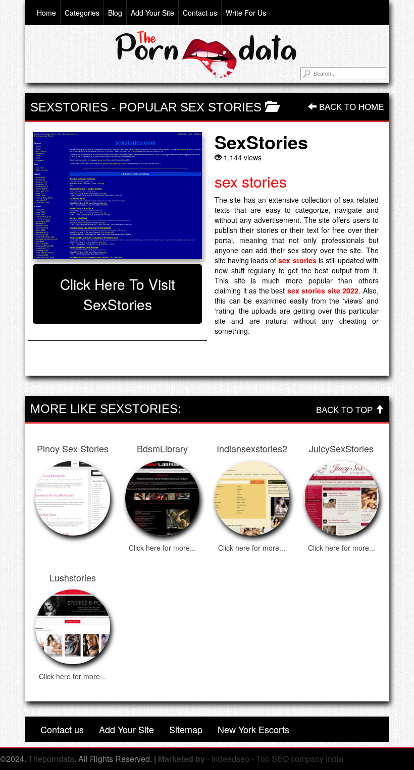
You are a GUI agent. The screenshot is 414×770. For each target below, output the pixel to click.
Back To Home (350, 107)
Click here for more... (162, 548)
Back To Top (345, 410)
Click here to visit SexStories (117, 294)
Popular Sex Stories (190, 107)
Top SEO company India (299, 758)
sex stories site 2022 (323, 290)
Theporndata (51, 758)
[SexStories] (117, 195)
